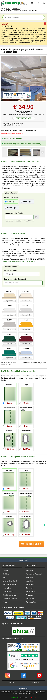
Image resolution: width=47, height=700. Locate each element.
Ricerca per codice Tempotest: (15, 279)
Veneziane (29, 581)
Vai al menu (32, 3)
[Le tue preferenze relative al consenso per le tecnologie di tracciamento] (44, 525)
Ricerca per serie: (10, 270)
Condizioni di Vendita (10, 598)
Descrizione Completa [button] (13, 138)
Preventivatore (23, 118)
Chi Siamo (6, 574)
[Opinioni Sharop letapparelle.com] (23, 643)
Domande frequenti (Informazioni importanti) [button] (22, 144)
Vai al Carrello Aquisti (44, 3)
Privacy (5, 602)
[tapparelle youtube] (39, 674)
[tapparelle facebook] (23, 674)
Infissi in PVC (30, 598)
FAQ (4, 577)
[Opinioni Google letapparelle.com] (23, 661)
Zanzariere (29, 577)
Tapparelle (29, 570)
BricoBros (12, 682)
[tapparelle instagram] (7, 674)
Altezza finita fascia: (11, 197)
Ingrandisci (9, 301)
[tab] (23, 138)
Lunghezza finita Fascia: (14, 213)
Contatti (5, 570)
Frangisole (29, 595)
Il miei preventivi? (8, 591)
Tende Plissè (30, 591)
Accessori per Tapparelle (34, 574)
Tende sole (29, 588)
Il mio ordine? (7, 588)
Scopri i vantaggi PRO (10, 584)
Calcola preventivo (30, 544)
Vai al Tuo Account (38, 3)
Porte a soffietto (31, 602)
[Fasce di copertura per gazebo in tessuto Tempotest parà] (23, 78)
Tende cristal (30, 584)
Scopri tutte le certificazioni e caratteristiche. (19, 261)
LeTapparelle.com (10, 3)
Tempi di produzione (9, 595)
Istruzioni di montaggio (10, 581)
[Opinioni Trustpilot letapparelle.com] (23, 652)
